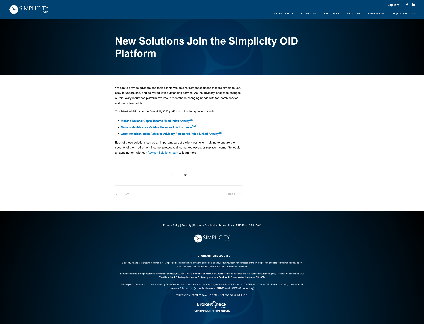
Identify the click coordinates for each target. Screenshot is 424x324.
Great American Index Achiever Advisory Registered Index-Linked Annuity (171, 133)
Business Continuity (205, 225)
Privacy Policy (171, 225)
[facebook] (407, 4)
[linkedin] (413, 4)
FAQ (258, 225)
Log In (392, 4)
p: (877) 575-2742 (404, 13)
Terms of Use (226, 225)
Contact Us (376, 13)
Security (186, 225)
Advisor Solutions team (163, 152)
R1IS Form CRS (245, 225)
